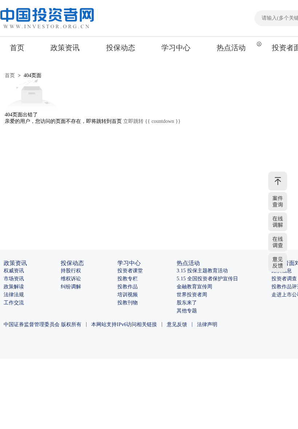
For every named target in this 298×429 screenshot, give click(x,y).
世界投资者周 (192, 294)
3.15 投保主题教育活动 (202, 270)
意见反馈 (177, 324)
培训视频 (127, 294)
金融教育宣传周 (194, 286)
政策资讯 (65, 48)
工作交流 (14, 302)
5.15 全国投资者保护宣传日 (207, 278)
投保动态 (120, 48)
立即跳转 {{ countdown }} (152, 121)
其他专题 (187, 310)
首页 (17, 48)
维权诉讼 (71, 278)
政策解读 (14, 286)
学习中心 (175, 48)
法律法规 (14, 294)
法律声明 (207, 324)
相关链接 (147, 324)
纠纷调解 (71, 286)
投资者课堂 (130, 270)
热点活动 (231, 48)
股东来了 (187, 302)
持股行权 (71, 270)
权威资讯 (14, 270)
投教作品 (127, 286)
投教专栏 (127, 278)
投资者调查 (284, 278)
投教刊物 (127, 302)
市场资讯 (14, 278)
